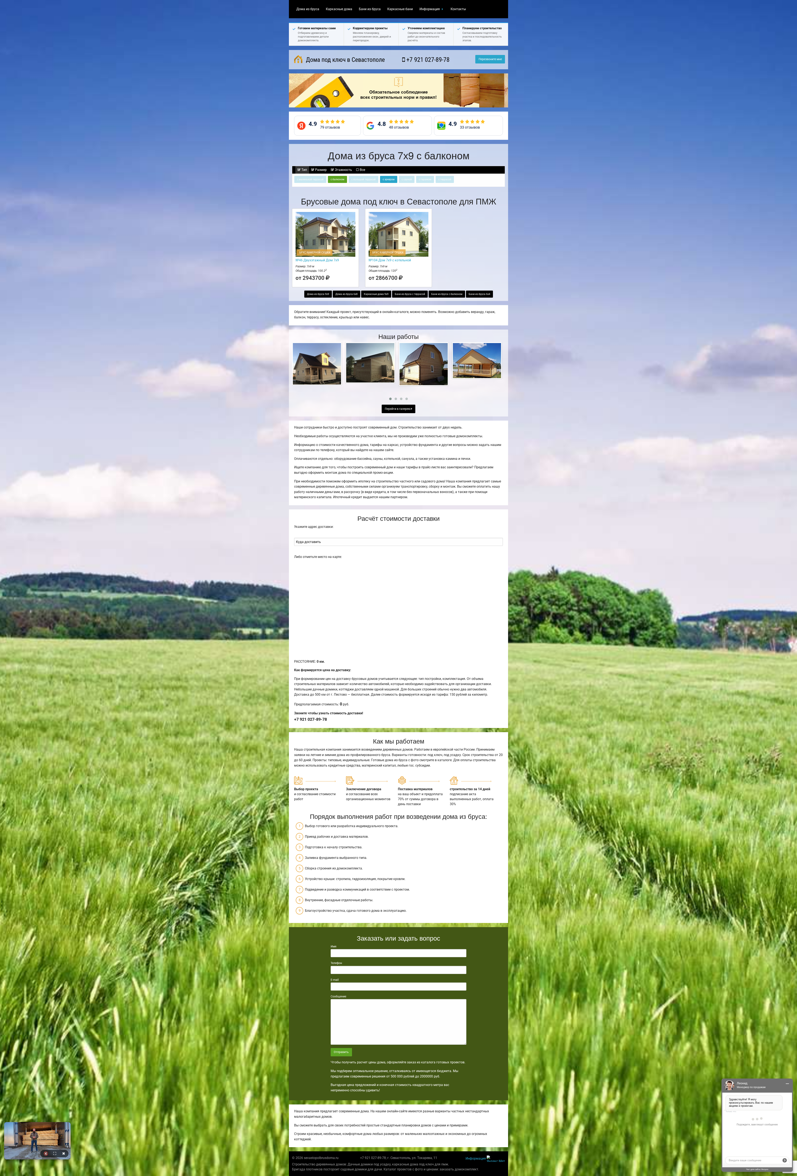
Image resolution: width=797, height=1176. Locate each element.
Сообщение (338, 996)
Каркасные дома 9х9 (376, 294)
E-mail (335, 979)
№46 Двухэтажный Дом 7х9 (317, 260)
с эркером (389, 179)
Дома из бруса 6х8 (346, 294)
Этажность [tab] (343, 170)
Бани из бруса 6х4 (479, 294)
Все (362, 170)
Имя (333, 946)
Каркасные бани (400, 9)
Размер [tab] (320, 170)
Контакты (458, 9)
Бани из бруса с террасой (410, 294)
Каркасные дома (339, 9)
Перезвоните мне (490, 59)
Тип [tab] (304, 170)
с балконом (337, 179)
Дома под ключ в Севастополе (344, 59)
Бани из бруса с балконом (446, 294)
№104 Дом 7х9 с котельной (390, 260)
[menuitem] (308, 9)
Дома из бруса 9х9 (318, 294)
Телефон (336, 963)
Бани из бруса (370, 9)
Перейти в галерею (398, 409)
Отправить (341, 1052)
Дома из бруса (307, 9)
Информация (429, 9)
